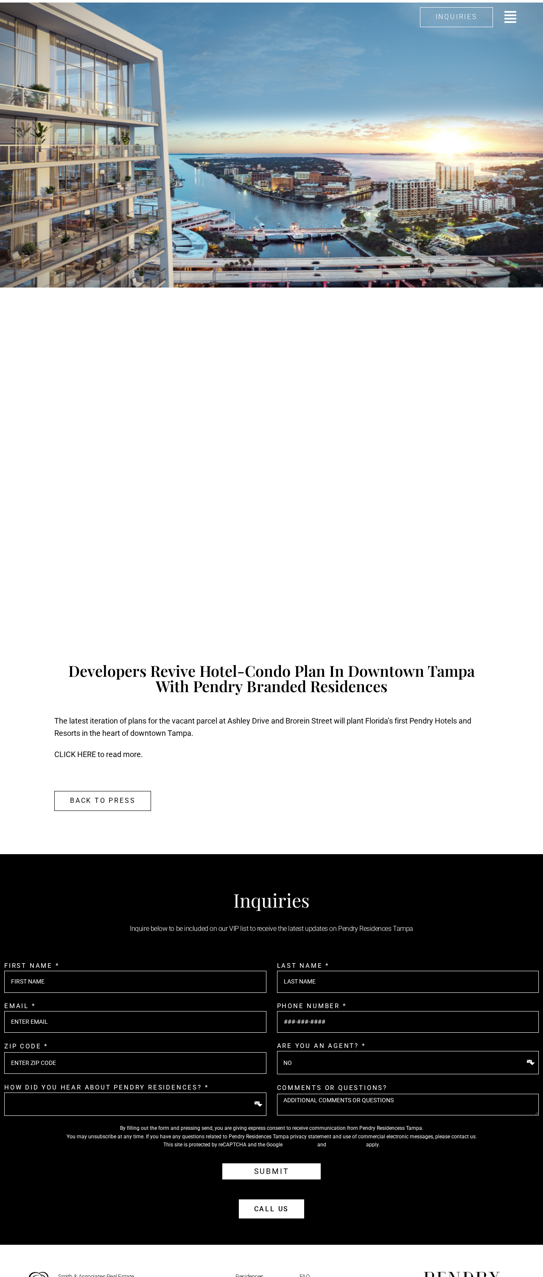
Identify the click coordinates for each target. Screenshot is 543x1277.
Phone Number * (312, 1006)
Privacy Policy (300, 1145)
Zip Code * (26, 1046)
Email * (20, 1006)
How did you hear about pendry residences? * (106, 1087)
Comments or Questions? (332, 1088)
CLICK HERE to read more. (98, 754)
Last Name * (303, 966)
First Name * (31, 966)
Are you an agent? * (321, 1046)
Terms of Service (346, 1145)
